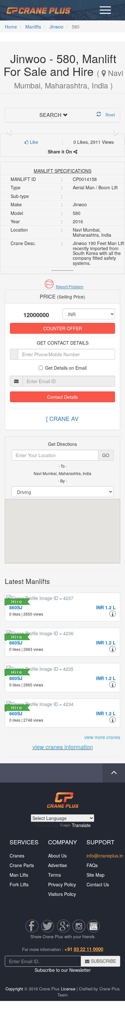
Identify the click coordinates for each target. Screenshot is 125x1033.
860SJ (15, 607)
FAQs (92, 865)
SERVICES (24, 842)
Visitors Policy (62, 894)
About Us (57, 855)
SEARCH (50, 115)
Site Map (95, 875)
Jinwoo (56, 26)
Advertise (57, 865)
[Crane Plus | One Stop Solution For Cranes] (38, 10)
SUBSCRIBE (102, 961)
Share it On (60, 151)
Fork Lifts (19, 884)
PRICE (62, 296)
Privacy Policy (62, 884)
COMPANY (62, 842)
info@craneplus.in (105, 855)
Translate (81, 825)
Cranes (17, 855)
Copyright (14, 989)
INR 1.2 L (106, 607)
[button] (62, 286)
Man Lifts (19, 875)
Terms (54, 875)
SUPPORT (100, 842)
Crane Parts (22, 865)
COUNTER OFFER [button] (62, 328)
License (68, 989)
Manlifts (33, 26)
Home (11, 26)
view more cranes (102, 737)
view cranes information (62, 746)
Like (33, 142)
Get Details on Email (66, 368)
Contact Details (62, 397)
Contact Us (98, 884)
